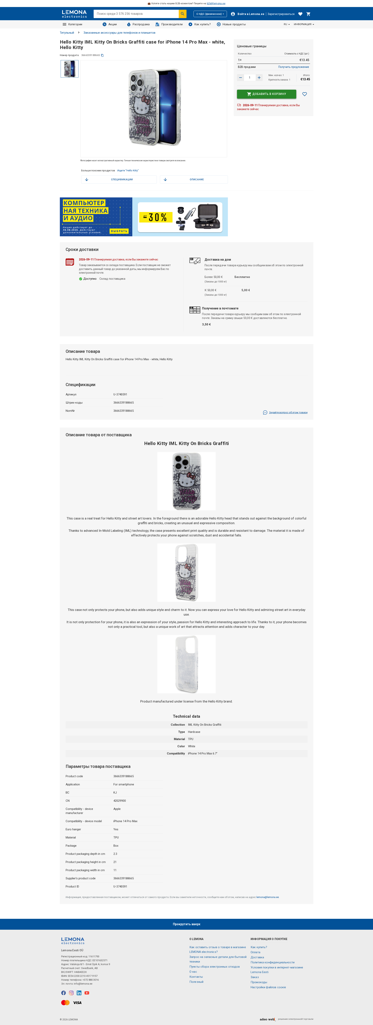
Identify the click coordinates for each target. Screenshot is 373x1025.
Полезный (196, 982)
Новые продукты (234, 24)
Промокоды (259, 982)
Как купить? (202, 24)
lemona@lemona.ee (267, 897)
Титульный (67, 32)
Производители (172, 24)
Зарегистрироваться (281, 14)
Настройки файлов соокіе (268, 987)
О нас (193, 971)
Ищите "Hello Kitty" (128, 170)
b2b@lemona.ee (216, 3)
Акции (112, 24)
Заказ (255, 977)
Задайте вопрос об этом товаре (288, 412)
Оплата (255, 952)
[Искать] (182, 14)
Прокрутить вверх (186, 924)
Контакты (196, 977)
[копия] (102, 55)
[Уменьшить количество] (259, 77)
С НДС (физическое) (209, 13)
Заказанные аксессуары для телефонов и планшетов (119, 32)
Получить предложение (293, 66)
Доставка (257, 957)
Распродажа (141, 24)
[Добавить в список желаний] (304, 94)
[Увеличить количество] (240, 77)
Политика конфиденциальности (273, 962)
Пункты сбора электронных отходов (214, 966)
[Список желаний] (300, 14)
